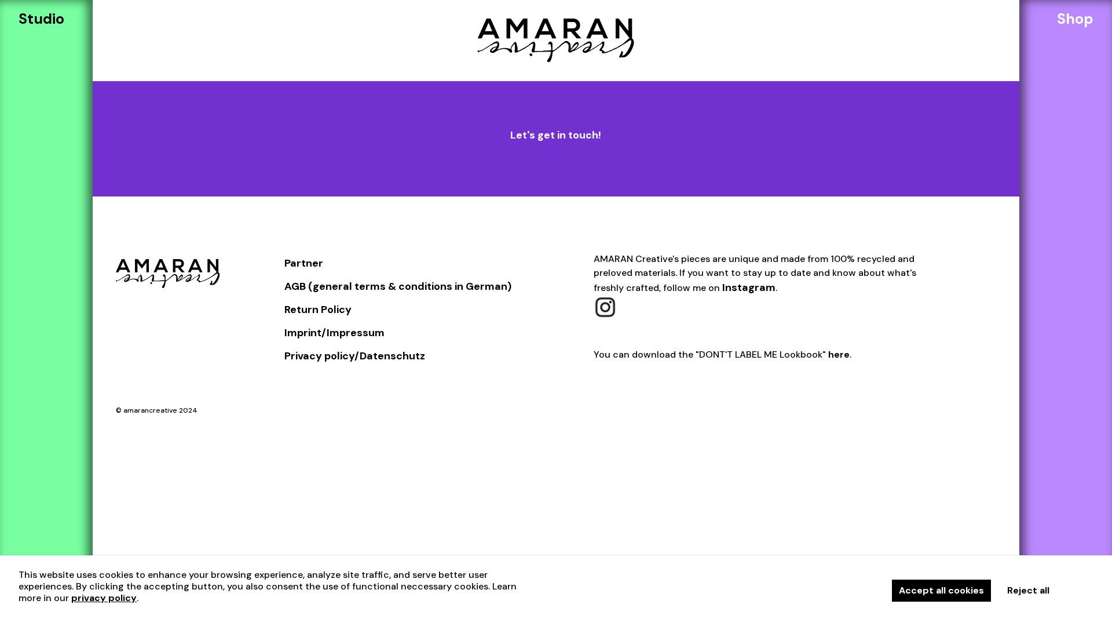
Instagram (749, 287)
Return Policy (318, 309)
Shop (1075, 19)
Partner (303, 263)
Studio (41, 19)
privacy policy (104, 598)
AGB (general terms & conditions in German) (397, 286)
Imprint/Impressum (334, 333)
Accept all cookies (941, 590)
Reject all (1028, 590)
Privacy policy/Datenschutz (354, 356)
